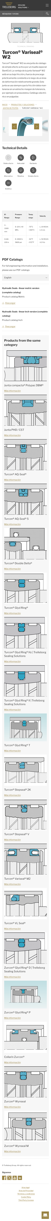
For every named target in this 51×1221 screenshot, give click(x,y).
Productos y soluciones (22, 105)
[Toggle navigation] (46, 5)
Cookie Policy (26, 1197)
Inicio (4, 105)
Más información (12, 391)
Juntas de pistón (10, 108)
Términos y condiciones (26, 1194)
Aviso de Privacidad (26, 1191)
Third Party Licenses (26, 1200)
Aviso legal (26, 1187)
